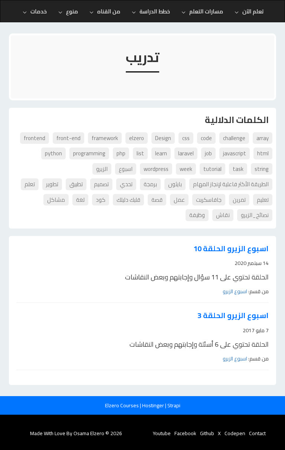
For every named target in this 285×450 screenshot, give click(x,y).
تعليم (263, 199)
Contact (257, 433)
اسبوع (125, 169)
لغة (80, 199)
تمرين (239, 199)
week (186, 169)
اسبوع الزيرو (235, 291)
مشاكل (56, 199)
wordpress (156, 169)
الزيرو (102, 169)
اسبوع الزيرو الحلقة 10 (231, 248)
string (262, 169)
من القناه (108, 11)
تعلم (29, 184)
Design (163, 138)
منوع (72, 11)
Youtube (162, 433)
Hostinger (153, 405)
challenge (234, 138)
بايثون (175, 184)
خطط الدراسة (155, 11)
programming (89, 153)
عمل (179, 199)
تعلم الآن (253, 11)
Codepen (235, 433)
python (53, 153)
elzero (136, 138)
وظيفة (197, 215)
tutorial (212, 169)
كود (100, 199)
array (262, 138)
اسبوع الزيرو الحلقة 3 (233, 315)
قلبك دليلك (128, 199)
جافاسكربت (209, 199)
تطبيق (76, 184)
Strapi (173, 405)
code (206, 138)
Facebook (185, 433)
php (121, 153)
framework (105, 138)
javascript (234, 153)
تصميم (101, 184)
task (238, 169)
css (186, 138)
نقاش (223, 215)
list (140, 153)
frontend (34, 138)
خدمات (38, 11)
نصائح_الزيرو (255, 215)
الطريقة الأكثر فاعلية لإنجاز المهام (231, 184)
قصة (157, 199)
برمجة (150, 184)
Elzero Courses (122, 405)
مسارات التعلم (206, 11)
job (208, 153)
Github (207, 433)
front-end (68, 138)
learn (161, 153)
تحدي (126, 184)
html (263, 153)
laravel (186, 153)
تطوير (52, 184)
